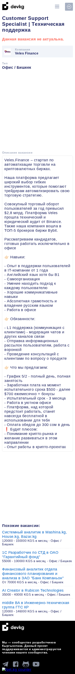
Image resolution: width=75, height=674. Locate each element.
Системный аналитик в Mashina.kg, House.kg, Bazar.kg (34, 538)
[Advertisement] (37, 111)
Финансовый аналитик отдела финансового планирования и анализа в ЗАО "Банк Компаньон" (33, 575)
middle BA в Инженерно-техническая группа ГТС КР (35, 609)
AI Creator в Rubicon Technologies (36, 592)
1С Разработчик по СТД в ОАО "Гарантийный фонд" (37, 556)
